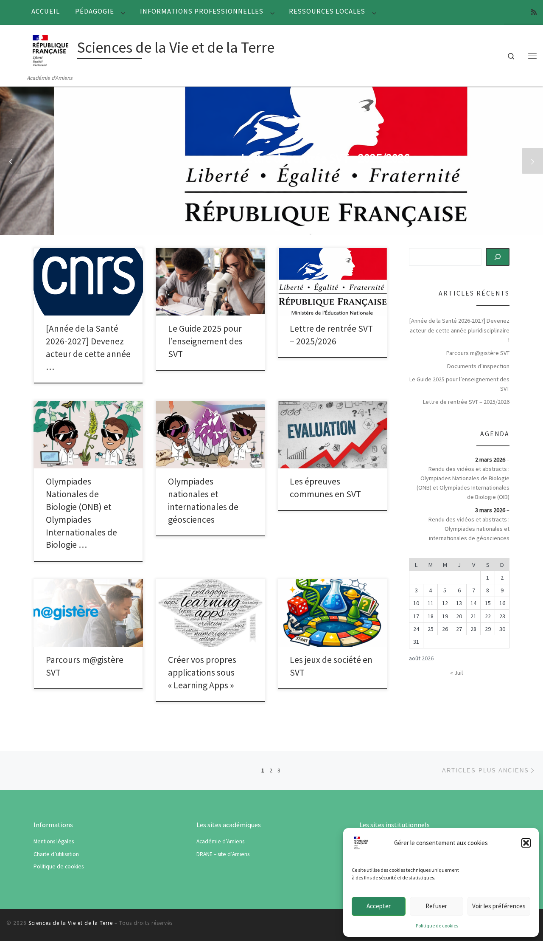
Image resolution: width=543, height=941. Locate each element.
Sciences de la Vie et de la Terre (70, 923)
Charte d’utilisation (56, 854)
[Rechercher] (498, 257)
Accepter (379, 906)
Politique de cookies (437, 925)
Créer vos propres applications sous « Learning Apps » (202, 672)
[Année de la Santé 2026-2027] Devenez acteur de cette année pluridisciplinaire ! (459, 330)
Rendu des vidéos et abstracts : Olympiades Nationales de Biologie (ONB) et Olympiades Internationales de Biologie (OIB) (463, 483)
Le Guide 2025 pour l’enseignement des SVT (205, 341)
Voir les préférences (499, 906)
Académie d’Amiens (220, 841)
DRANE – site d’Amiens (222, 854)
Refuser (436, 906)
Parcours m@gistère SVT (477, 353)
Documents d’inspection (478, 366)
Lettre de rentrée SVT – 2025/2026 (466, 402)
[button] (526, 843)
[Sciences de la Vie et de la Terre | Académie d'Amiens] (50, 49)
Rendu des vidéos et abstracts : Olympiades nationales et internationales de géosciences (468, 529)
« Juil (456, 672)
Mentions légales (54, 841)
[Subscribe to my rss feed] (534, 12)
